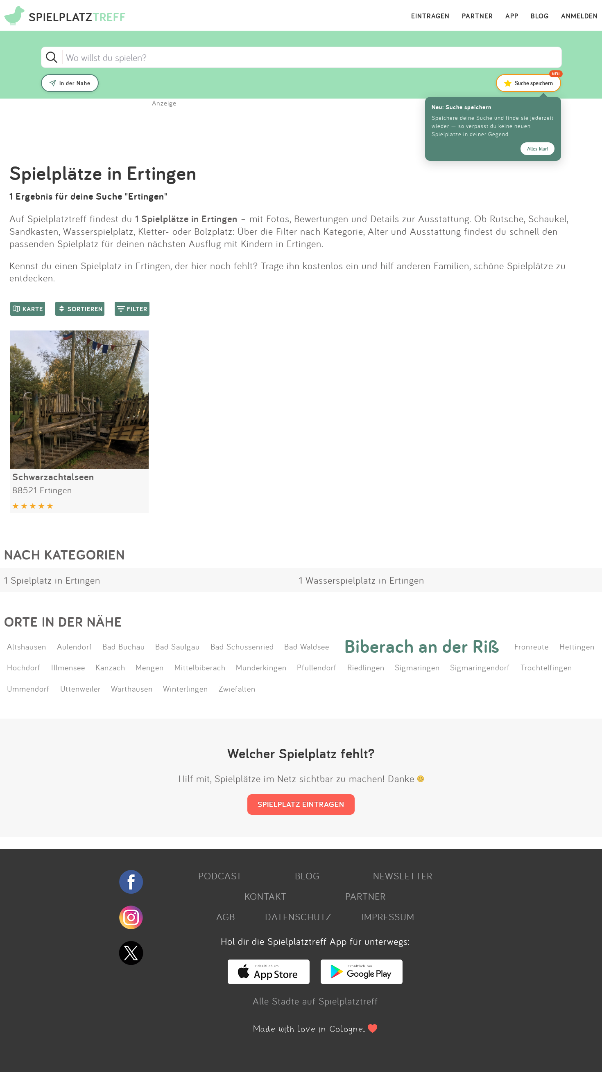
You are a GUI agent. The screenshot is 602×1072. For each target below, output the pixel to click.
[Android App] (362, 980)
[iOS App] (269, 980)
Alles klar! (537, 148)
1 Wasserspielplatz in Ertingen (361, 580)
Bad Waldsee (306, 646)
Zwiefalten (237, 688)
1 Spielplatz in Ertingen (52, 580)
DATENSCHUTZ (298, 916)
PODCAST (220, 876)
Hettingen (577, 646)
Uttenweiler (80, 688)
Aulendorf (74, 646)
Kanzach (110, 667)
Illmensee (68, 667)
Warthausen (132, 688)
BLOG (540, 16)
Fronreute (531, 646)
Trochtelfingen (546, 667)
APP (511, 16)
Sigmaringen (417, 667)
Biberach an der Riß (422, 646)
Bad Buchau (123, 646)
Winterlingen (185, 688)
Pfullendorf (317, 667)
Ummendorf (28, 688)
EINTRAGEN (430, 16)
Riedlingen (366, 667)
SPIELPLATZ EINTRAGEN (301, 804)
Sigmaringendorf (480, 667)
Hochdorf (24, 667)
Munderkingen (261, 667)
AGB (225, 916)
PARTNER (477, 16)
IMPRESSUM (388, 916)
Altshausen (26, 646)
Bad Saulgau (177, 646)
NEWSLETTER (402, 876)
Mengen (150, 667)
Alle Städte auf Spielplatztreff (315, 1001)
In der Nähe (75, 83)
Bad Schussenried (242, 646)
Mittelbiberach (200, 667)
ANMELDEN (579, 16)
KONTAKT (265, 896)
